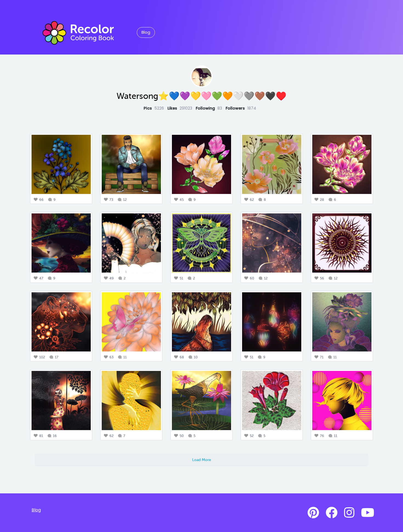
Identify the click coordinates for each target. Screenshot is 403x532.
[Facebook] (331, 513)
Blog (145, 32)
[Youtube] (367, 513)
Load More (201, 459)
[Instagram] (349, 513)
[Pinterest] (313, 513)
